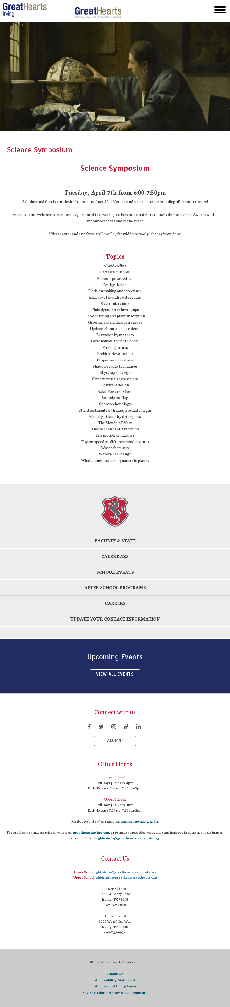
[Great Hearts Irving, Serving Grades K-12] (36, 10)
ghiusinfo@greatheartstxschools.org (128, 837)
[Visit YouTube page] (125, 726)
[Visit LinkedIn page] (138, 726)
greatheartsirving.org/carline (139, 821)
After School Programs (115, 587)
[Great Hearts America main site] (98, 10)
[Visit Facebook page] (88, 726)
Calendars (115, 556)
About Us (115, 973)
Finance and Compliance (115, 985)
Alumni (115, 740)
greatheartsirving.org (91, 832)
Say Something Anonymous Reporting (115, 992)
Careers (115, 603)
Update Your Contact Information (115, 619)
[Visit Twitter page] (101, 726)
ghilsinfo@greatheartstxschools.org (126, 871)
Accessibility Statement (115, 979)
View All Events (115, 674)
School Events (115, 572)
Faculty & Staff (115, 540)
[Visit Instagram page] (113, 726)
